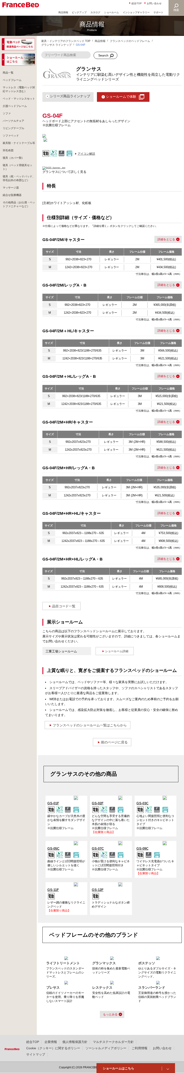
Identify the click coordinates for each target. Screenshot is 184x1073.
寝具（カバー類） (13, 157)
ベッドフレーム (12, 80)
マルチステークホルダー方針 (113, 1042)
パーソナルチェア (13, 120)
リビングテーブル (13, 128)
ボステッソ (146, 963)
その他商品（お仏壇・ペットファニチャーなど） (19, 204)
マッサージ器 (11, 187)
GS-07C (98, 848)
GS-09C (142, 848)
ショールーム (111, 12)
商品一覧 (8, 72)
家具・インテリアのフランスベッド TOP (65, 41)
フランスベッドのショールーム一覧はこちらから (90, 725)
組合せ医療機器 (12, 195)
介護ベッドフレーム (15, 106)
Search (103, 55)
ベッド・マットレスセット (19, 98)
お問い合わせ (154, 3)
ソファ (7, 113)
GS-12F (97, 890)
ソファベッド (11, 135)
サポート (158, 12)
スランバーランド (151, 987)
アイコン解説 (86, 153)
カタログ (95, 12)
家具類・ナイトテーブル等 (19, 143)
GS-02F (97, 803)
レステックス (102, 987)
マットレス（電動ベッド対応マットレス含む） (19, 89)
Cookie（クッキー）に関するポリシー (53, 1048)
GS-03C (142, 803)
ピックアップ (79, 12)
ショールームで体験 (121, 96)
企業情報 (50, 1042)
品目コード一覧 (64, 606)
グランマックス (104, 963)
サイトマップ (35, 1054)
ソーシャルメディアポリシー (105, 1048)
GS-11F (53, 890)
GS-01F (53, 803)
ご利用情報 (139, 1048)
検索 (176, 10)
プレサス (53, 987)
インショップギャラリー (136, 12)
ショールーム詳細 (116, 651)
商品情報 (63, 12)
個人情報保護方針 (75, 1042)
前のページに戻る (114, 742)
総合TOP (136, 3)
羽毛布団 (8, 150)
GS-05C (53, 848)
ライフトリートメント (63, 963)
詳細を (162, 239)
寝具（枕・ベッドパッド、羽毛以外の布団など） (19, 178)
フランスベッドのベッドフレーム (130, 41)
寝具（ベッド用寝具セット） (17, 167)
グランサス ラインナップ (56, 44)
